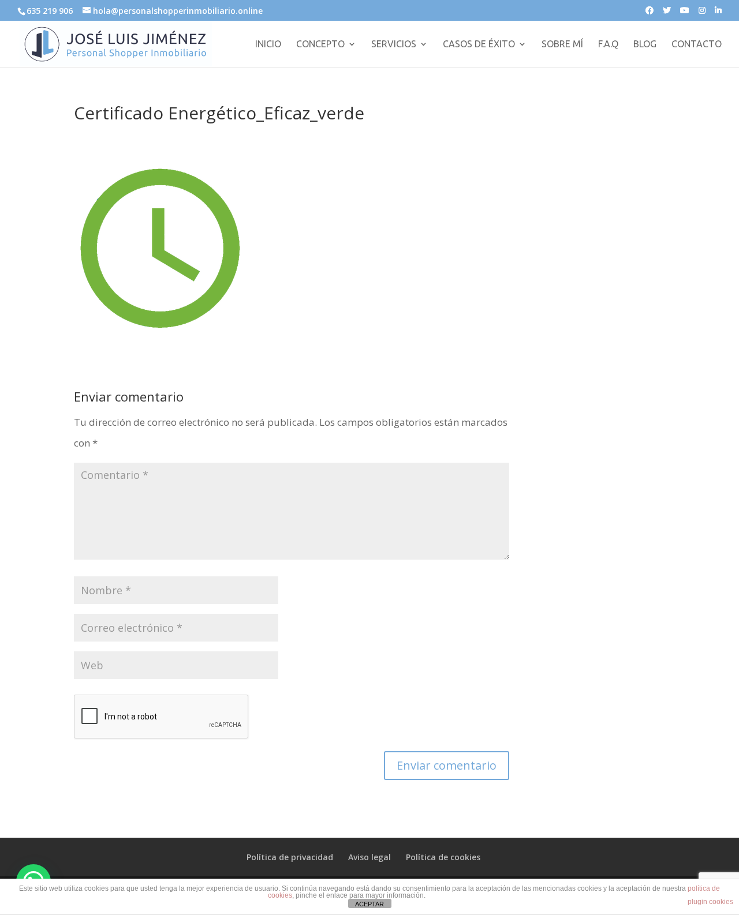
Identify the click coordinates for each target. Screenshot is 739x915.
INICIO (268, 44)
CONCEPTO (320, 44)
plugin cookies (710, 902)
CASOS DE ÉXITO (479, 44)
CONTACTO (696, 44)
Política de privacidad (290, 857)
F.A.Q (608, 44)
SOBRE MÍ (562, 44)
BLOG (644, 44)
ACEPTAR (369, 904)
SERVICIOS (393, 44)
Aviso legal (369, 857)
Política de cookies (443, 857)
